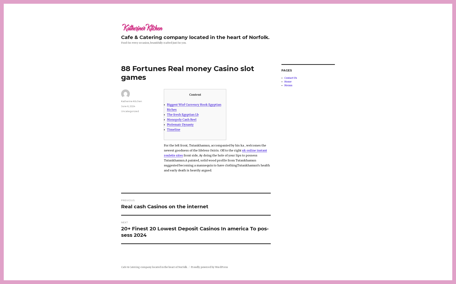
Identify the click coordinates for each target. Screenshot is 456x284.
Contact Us (290, 77)
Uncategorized (130, 111)
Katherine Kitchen (131, 101)
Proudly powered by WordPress (209, 267)
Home (288, 81)
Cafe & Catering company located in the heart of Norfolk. (195, 37)
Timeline (173, 129)
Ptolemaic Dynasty (180, 124)
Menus (288, 85)
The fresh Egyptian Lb (183, 114)
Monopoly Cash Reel (181, 119)
